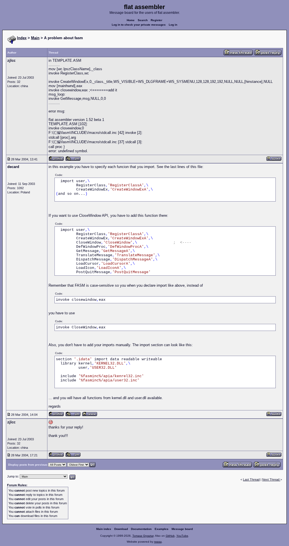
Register (156, 20)
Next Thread (271, 479)
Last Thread (251, 479)
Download (121, 528)
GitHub (170, 535)
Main (35, 38)
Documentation (141, 528)
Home (131, 20)
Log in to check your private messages (139, 24)
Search (143, 20)
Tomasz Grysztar (143, 535)
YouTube (182, 535)
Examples (161, 528)
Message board (182, 528)
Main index (103, 528)
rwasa (158, 541)
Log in (173, 24)
